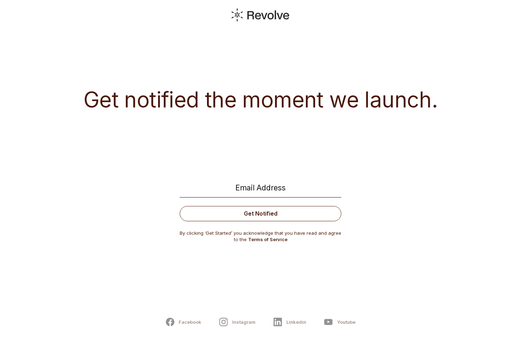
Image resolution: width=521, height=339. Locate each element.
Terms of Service (267, 239)
